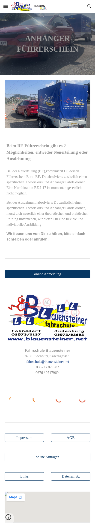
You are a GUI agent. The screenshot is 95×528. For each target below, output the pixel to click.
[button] (5, 6)
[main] (47, 43)
